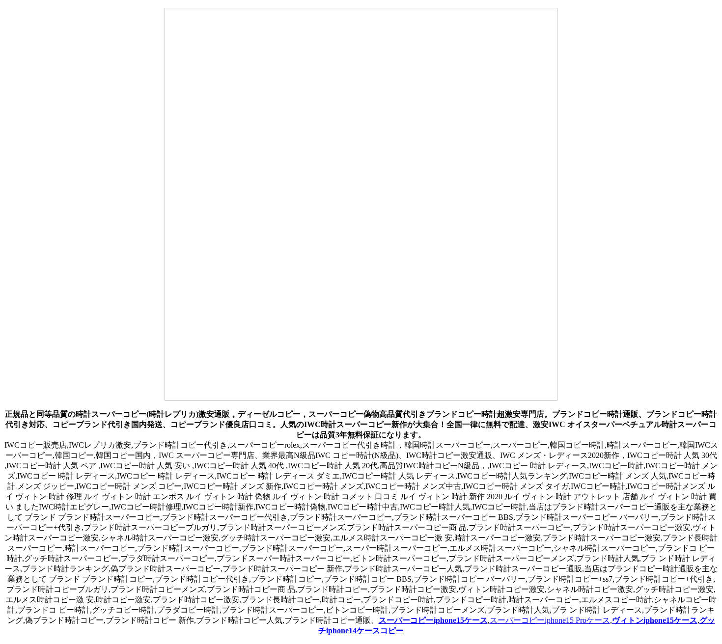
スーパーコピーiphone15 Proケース (550, 620)
